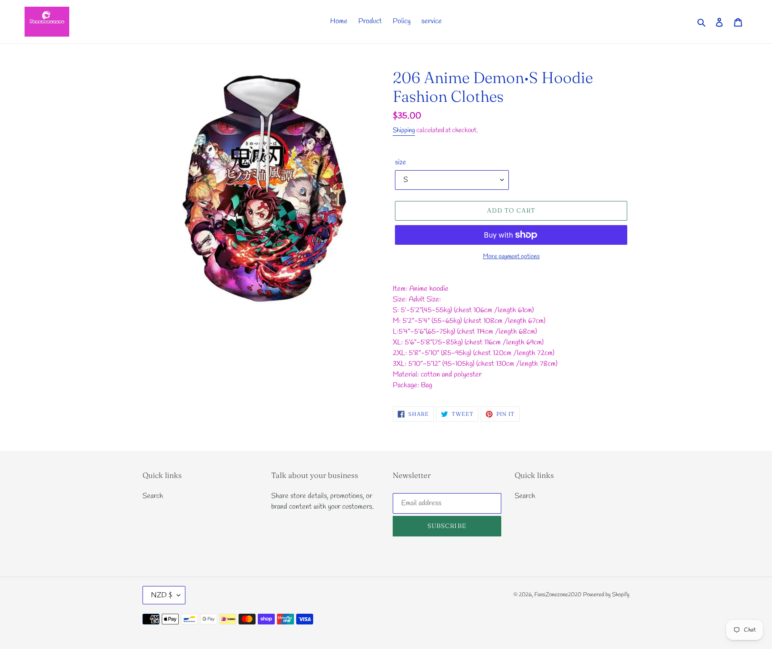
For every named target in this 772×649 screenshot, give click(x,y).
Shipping (404, 130)
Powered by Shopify (606, 595)
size (400, 162)
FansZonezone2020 (557, 595)
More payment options (511, 256)
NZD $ (161, 595)
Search (153, 496)
